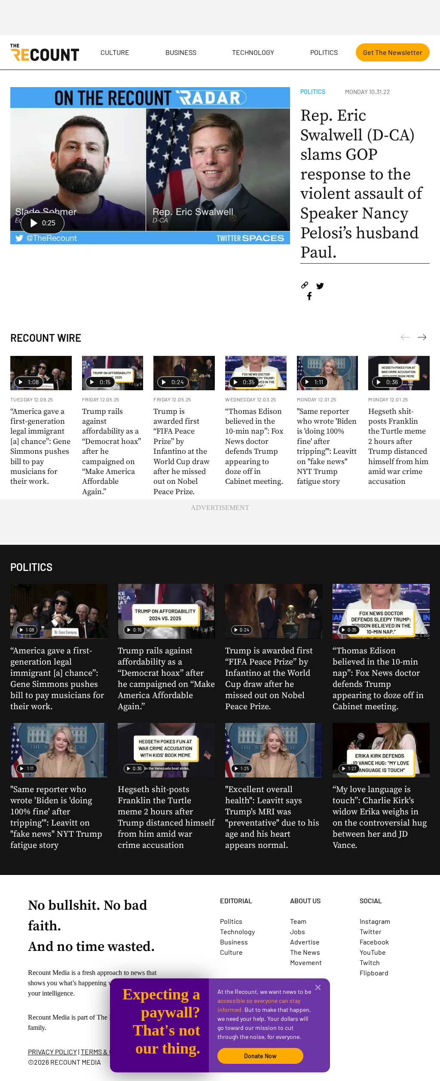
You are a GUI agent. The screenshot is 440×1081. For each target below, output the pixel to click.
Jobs (297, 931)
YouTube (373, 952)
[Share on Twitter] (320, 286)
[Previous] (422, 339)
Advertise (305, 942)
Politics (324, 52)
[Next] (405, 339)
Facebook (374, 942)
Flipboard (374, 973)
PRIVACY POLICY (52, 1052)
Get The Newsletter (392, 52)
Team (298, 921)
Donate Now (260, 1056)
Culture (115, 52)
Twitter (371, 931)
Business (180, 52)
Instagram (375, 921)
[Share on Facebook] (309, 297)
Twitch (370, 962)
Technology (253, 52)
